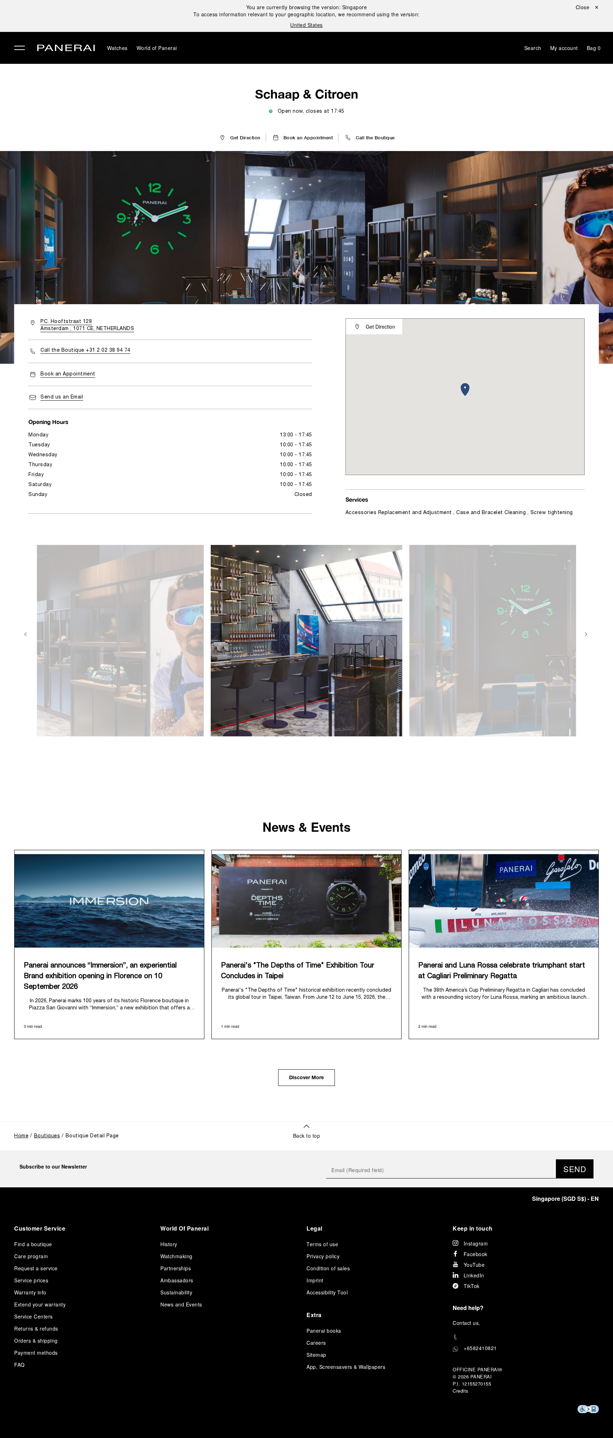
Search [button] (532, 47)
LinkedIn (474, 1275)
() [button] (565, 1198)
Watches (117, 47)
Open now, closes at (311, 111)
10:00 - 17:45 (296, 445)
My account (564, 47)
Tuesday (39, 445)
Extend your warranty (40, 1304)
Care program (31, 1256)
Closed (303, 494)
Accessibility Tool (327, 1292)
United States (306, 24)
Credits (461, 1390)
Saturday (39, 485)
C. (466, 1322)
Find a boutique (33, 1244)
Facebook (475, 1254)
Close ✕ (587, 7)
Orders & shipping (36, 1340)
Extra (314, 1315)
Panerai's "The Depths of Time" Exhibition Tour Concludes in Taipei (297, 971)
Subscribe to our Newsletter (53, 1166)
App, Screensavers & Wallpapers (345, 1366)
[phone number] (526, 1337)
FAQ (19, 1364)
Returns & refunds (36, 1328)
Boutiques (47, 1136)
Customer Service (39, 1228)
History (168, 1244)
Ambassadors (176, 1280)
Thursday (40, 465)
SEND (574, 1168)
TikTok (472, 1285)
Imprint (315, 1280)
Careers (316, 1342)
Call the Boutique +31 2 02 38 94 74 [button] (85, 350)
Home (21, 1136)
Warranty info (30, 1292)
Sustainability (176, 1292)
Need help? (468, 1308)
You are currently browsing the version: (306, 7)
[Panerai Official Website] (66, 49)
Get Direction (380, 326)
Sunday (37, 494)
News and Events (181, 1304)
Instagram (476, 1243)
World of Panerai (157, 47)
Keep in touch (473, 1228)
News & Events (306, 827)
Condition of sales (328, 1268)
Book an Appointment (67, 374)
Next (586, 635)
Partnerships (175, 1268)
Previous (26, 635)
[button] (369, 137)
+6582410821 (480, 1347)
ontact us (468, 1322)
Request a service (36, 1268)
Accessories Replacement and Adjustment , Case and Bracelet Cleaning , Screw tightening (459, 513)
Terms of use (322, 1244)
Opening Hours (48, 421)
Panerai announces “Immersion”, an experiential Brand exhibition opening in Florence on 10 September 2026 (100, 976)
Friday (36, 475)
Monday (38, 435)
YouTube (474, 1264)
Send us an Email (61, 397)
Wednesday (42, 455)
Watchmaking (176, 1256)
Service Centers (33, 1316)
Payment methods (36, 1352)
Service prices (31, 1280)
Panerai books (323, 1330)
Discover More (306, 1078)
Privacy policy (322, 1256)
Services (357, 499)
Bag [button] (594, 47)
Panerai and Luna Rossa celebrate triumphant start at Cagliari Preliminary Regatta (501, 971)
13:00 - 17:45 (296, 435)
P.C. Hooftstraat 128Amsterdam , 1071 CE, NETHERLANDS (87, 325)
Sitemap (316, 1354)
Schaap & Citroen (306, 94)
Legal (314, 1228)
